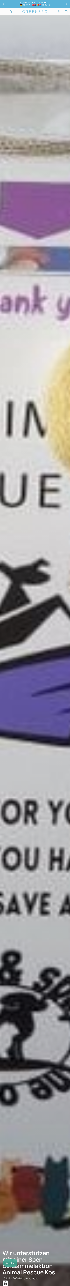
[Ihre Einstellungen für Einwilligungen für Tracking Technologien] (5, 1283)
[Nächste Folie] (66, 4)
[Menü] (3, 11)
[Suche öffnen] (10, 11)
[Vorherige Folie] (3, 4)
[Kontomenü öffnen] (59, 11)
